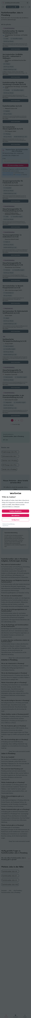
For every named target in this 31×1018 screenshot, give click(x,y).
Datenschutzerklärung (8, 524)
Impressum (5, 525)
